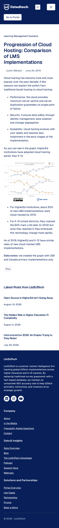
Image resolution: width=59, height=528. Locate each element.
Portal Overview (12, 487)
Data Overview (12, 448)
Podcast (8, 462)
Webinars (9, 472)
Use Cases (9, 492)
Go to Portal (12, 17)
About (7, 418)
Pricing (7, 502)
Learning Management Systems (21, 36)
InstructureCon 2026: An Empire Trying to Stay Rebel (28, 337)
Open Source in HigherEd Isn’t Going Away (28, 297)
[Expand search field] (51, 7)
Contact (8, 433)
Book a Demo (11, 507)
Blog (8, 269)
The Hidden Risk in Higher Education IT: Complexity (26, 316)
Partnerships (10, 497)
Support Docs (11, 467)
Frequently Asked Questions (19, 428)
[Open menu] (37, 7)
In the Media (10, 423)
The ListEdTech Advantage (18, 457)
